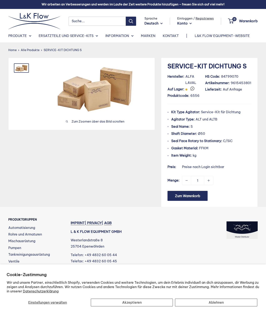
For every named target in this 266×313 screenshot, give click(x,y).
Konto (182, 23)
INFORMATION (117, 36)
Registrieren (205, 18)
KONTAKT (171, 36)
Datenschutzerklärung (41, 291)
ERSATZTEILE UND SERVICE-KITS (66, 36)
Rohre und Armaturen (25, 234)
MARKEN (148, 36)
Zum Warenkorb (187, 196)
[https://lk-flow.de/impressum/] (86, 223)
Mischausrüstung (21, 241)
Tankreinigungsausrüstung (29, 254)
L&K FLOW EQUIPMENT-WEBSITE (222, 36)
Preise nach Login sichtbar (203, 167)
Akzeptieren (132, 302)
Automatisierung (21, 228)
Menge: (173, 180)
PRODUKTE (17, 36)
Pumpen (14, 248)
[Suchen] (131, 21)
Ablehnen (216, 302)
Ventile (14, 261)
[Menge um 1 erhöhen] (208, 180)
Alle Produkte (30, 50)
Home (12, 50)
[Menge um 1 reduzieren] (186, 180)
